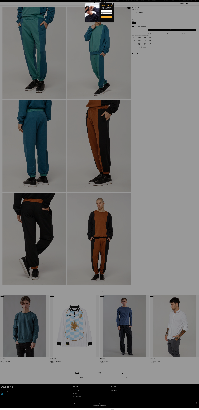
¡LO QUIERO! (106, 16)
